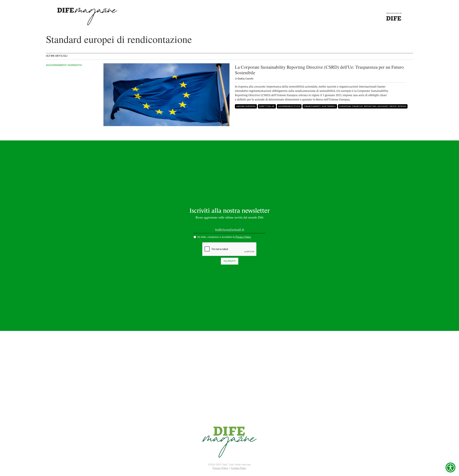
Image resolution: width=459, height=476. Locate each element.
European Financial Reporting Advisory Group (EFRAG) (372, 106)
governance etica (289, 106)
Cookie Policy (238, 468)
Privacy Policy (220, 468)
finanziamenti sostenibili (320, 106)
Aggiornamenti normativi (64, 65)
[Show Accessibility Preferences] (450, 467)
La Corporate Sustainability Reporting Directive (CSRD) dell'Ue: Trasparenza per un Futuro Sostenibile (319, 69)
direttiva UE (267, 106)
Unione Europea (245, 106)
